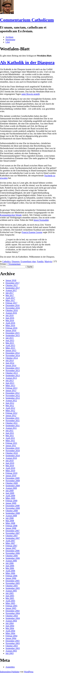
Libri (8, 42)
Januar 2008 (11, 528)
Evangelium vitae (28, 261)
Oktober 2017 (12, 285)
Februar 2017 (11, 303)
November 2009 (13, 480)
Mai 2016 (10, 320)
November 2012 (13, 395)
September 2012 (13, 398)
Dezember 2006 (13, 551)
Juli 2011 (9, 430)
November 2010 (13, 450)
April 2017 (10, 298)
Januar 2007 (11, 548)
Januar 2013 (11, 390)
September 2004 (13, 618)
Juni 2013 (10, 383)
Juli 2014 (10, 360)
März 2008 (10, 523)
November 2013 (13, 370)
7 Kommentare (14, 264)
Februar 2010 (11, 473)
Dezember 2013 (13, 368)
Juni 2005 (10, 596)
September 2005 (13, 588)
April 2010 (10, 468)
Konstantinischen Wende (11, 215)
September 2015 (13, 335)
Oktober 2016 (12, 310)
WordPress (28, 671)
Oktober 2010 (12, 453)
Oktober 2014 (12, 358)
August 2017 (11, 290)
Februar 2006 (11, 576)
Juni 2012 (10, 403)
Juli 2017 (10, 293)
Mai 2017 (10, 295)
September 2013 (13, 375)
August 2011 (11, 428)
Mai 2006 (10, 568)
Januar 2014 (11, 365)
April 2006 (10, 571)
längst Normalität (41, 220)
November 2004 (13, 613)
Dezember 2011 (12, 418)
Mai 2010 (10, 465)
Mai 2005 (10, 598)
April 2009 (10, 495)
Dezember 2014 (13, 353)
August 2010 (11, 458)
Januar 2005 (11, 608)
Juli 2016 (10, 315)
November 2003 (13, 643)
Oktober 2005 (12, 586)
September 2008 (13, 513)
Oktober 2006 (12, 556)
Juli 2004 (10, 623)
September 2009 (13, 485)
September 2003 (13, 648)
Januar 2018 (11, 280)
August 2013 (11, 378)
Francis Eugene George (32, 232)
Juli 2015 (10, 338)
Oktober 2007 (12, 536)
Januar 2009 (11, 503)
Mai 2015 (10, 343)
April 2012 (10, 408)
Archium (9, 37)
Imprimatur (10, 39)
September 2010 (13, 455)
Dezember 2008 (13, 505)
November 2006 (13, 553)
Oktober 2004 (12, 616)
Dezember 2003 (13, 641)
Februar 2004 (11, 636)
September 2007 (13, 538)
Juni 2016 (10, 318)
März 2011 (10, 440)
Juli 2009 (10, 490)
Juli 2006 (10, 563)
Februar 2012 (11, 413)
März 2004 (10, 633)
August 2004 (11, 621)
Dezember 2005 (13, 581)
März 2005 (10, 603)
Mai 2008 (10, 520)
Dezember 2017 (13, 283)
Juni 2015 (10, 340)
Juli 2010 (10, 460)
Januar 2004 (11, 638)
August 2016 (11, 313)
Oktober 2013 (12, 373)
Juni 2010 (10, 463)
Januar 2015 (11, 350)
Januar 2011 (11, 445)
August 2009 (11, 488)
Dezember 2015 (13, 333)
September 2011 (13, 425)
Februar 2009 (11, 500)
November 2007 (13, 533)
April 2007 (10, 541)
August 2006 (11, 561)
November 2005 (13, 583)
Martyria (48, 261)
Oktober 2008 (12, 510)
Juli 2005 (10, 593)
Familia (40, 261)
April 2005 (10, 601)
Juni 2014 (10, 363)
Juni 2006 (10, 566)
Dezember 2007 (13, 531)
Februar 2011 (11, 443)
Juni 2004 (10, 626)
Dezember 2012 (13, 393)
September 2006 (13, 558)
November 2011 (13, 420)
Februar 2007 (11, 546)
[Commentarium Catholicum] (7, 13)
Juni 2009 (10, 493)
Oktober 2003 (12, 646)
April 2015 (10, 345)
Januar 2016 (11, 330)
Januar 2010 (11, 475)
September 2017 (13, 288)
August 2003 (11, 651)
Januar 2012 (11, 415)
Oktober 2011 (12, 423)
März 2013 (10, 385)
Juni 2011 (10, 433)
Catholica (6, 261)
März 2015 (10, 348)
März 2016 (10, 325)
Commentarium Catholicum (27, 19)
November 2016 (13, 308)
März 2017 (10, 300)
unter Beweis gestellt (30, 94)
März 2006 (10, 573)
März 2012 (10, 410)
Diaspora (16, 261)
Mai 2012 (10, 405)
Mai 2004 (10, 628)
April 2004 (10, 631)
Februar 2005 (11, 606)
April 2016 (10, 323)
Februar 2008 (11, 525)
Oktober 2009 (12, 483)
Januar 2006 (11, 578)
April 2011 (10, 438)
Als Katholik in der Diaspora (27, 62)
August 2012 (11, 400)
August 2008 (11, 515)
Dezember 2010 (13, 448)
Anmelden (10, 667)
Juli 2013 (10, 380)
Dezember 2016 (13, 305)
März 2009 (10, 498)
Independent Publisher (10, 671)
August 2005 (11, 591)
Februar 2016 (11, 328)
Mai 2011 (10, 435)
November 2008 (13, 508)
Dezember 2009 (13, 478)
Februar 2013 (11, 388)
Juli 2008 (10, 518)
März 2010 (10, 470)
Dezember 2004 (13, 611)
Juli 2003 (10, 653)
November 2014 (13, 355)
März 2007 (10, 543)
